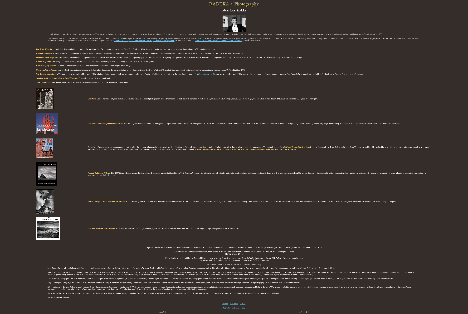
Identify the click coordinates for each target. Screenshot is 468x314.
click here (110, 175)
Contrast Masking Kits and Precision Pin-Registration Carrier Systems (144, 41)
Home (243, 308)
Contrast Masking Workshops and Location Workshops (218, 41)
